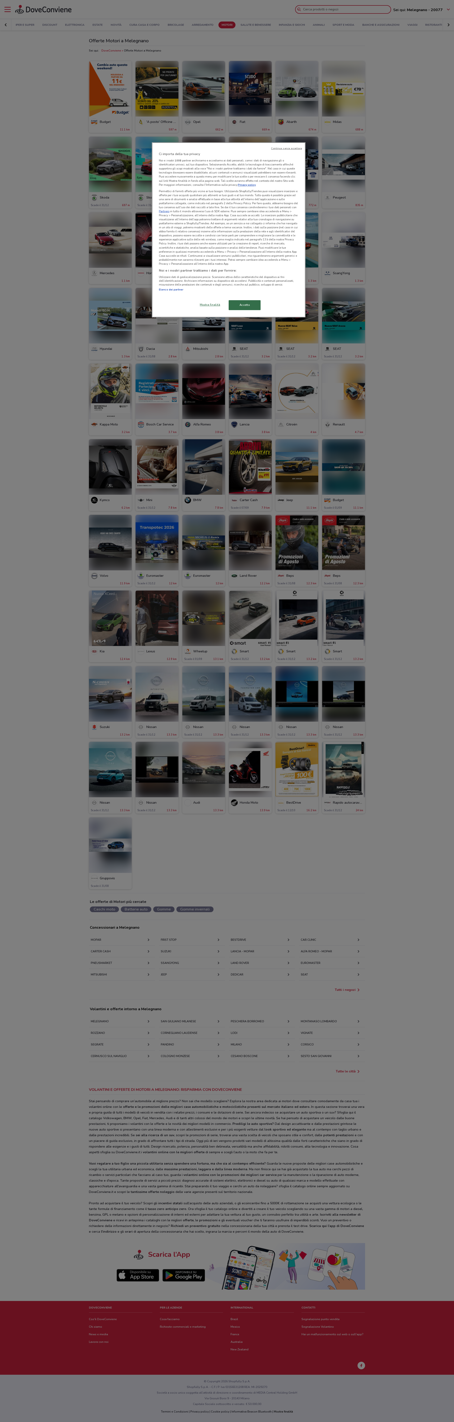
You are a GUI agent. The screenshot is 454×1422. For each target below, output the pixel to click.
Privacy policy (247, 185)
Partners (164, 211)
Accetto (245, 305)
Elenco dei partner (171, 289)
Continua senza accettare (286, 148)
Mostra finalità (210, 305)
